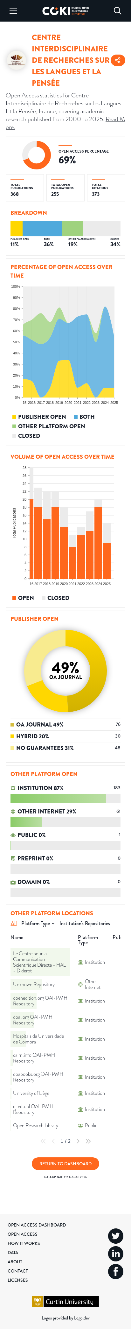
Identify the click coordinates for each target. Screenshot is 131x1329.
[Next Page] (78, 1141)
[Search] (117, 10)
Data (13, 1252)
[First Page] (43, 1141)
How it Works (24, 1243)
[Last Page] (88, 1141)
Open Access (23, 1234)
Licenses (18, 1280)
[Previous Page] (53, 1141)
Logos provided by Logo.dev (66, 1318)
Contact (18, 1271)
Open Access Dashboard (37, 1225)
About (15, 1262)
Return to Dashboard (65, 1164)
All (14, 923)
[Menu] (13, 10)
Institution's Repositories (84, 923)
